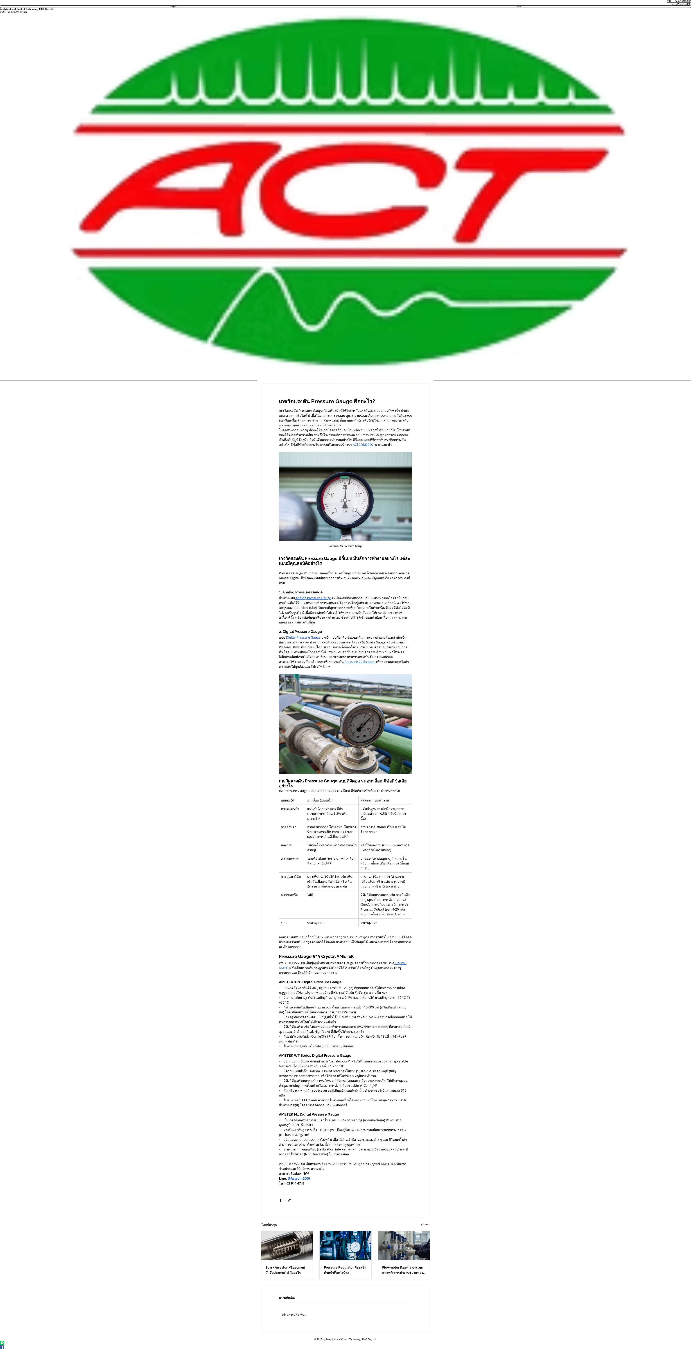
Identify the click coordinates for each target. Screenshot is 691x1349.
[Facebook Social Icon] (345, 1347)
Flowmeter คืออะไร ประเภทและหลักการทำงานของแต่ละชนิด (402, 1270)
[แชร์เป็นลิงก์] (289, 1200)
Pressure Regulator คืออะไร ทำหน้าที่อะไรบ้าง (345, 1269)
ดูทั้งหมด (425, 1224)
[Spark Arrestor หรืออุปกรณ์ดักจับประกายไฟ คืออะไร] (287, 1245)
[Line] (345, 1343)
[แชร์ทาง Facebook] (280, 1200)
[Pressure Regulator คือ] (346, 1245)
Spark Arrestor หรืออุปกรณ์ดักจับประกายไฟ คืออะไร (285, 1269)
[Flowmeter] (404, 1245)
